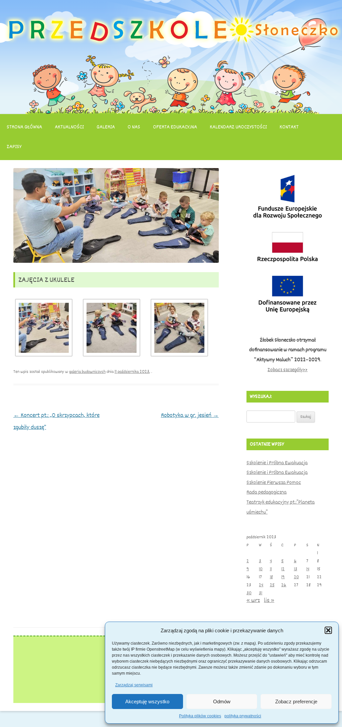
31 (260, 593)
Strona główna (24, 127)
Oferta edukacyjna (175, 127)
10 (261, 569)
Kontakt (289, 127)
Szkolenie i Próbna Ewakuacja (277, 463)
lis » (269, 600)
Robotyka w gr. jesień (190, 415)
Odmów (221, 701)
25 (272, 585)
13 (295, 569)
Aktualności (69, 127)
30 (248, 593)
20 (296, 577)
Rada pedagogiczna (266, 492)
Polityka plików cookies (200, 716)
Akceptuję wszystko (147, 701)
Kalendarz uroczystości (238, 127)
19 (283, 577)
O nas (134, 127)
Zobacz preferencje (296, 701)
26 (283, 585)
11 (271, 569)
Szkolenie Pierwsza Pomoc (273, 482)
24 (261, 585)
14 (307, 569)
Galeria (106, 127)
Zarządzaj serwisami (134, 685)
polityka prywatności (242, 716)
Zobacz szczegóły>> (288, 370)
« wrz (253, 600)
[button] (328, 630)
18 (271, 577)
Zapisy (14, 146)
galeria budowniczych (87, 371)
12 (283, 569)
